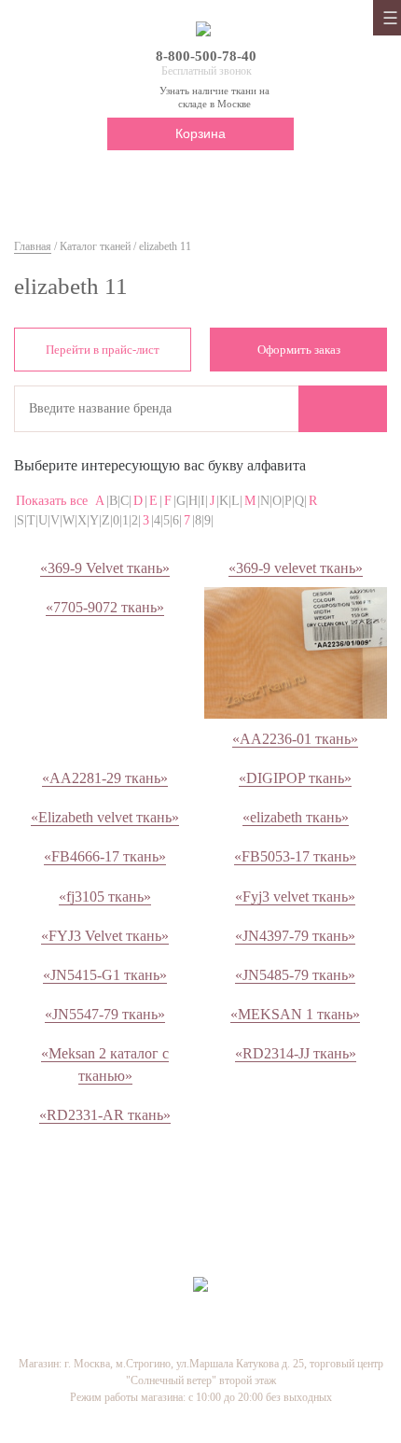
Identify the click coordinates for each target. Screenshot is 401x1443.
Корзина (200, 133)
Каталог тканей (95, 246)
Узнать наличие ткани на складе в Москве (214, 96)
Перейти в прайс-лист (102, 350)
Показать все (52, 501)
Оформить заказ (298, 350)
